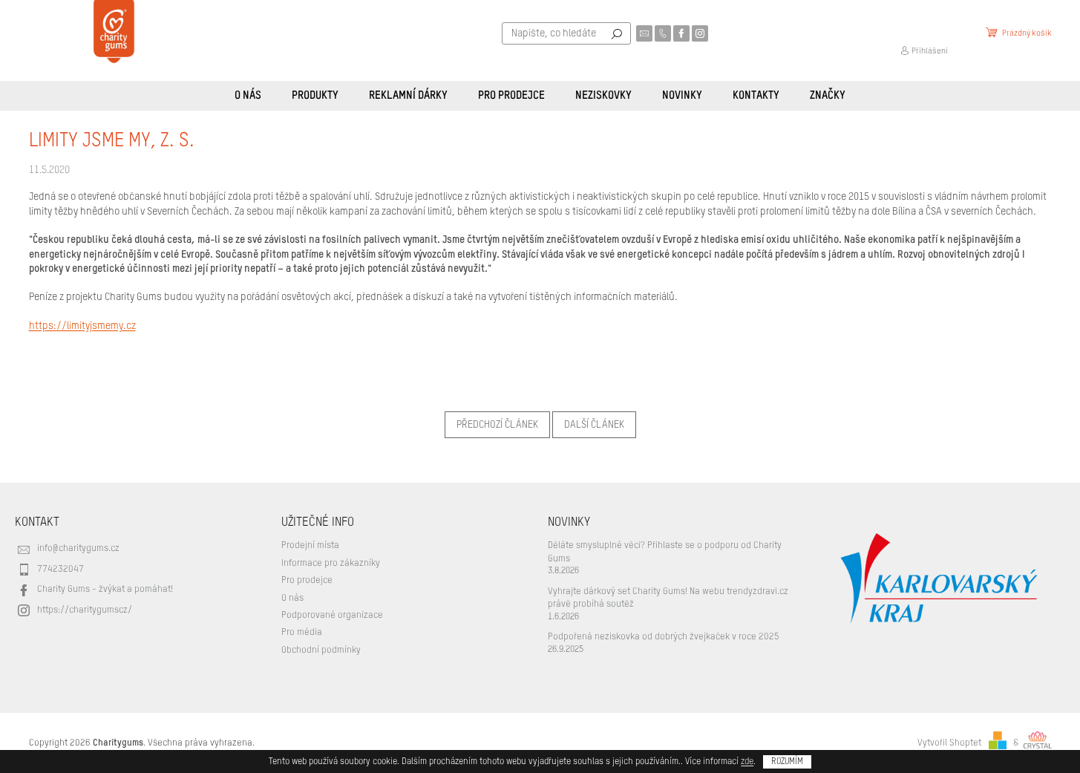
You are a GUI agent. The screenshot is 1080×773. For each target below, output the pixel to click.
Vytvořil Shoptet (949, 743)
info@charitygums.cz (78, 548)
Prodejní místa (310, 545)
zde (747, 761)
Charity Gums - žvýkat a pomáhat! (105, 589)
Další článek (594, 425)
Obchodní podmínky (321, 650)
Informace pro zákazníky (330, 563)
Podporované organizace (332, 615)
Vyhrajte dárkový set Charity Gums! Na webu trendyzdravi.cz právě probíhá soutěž (668, 598)
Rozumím (787, 761)
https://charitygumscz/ (84, 610)
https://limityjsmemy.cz (82, 326)
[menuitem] (248, 96)
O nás (292, 598)
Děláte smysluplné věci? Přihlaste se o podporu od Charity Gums (665, 552)
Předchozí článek (497, 425)
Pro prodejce (307, 580)
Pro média (301, 632)
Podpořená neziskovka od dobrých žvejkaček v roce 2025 (663, 637)
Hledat (616, 33)
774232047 (60, 569)
